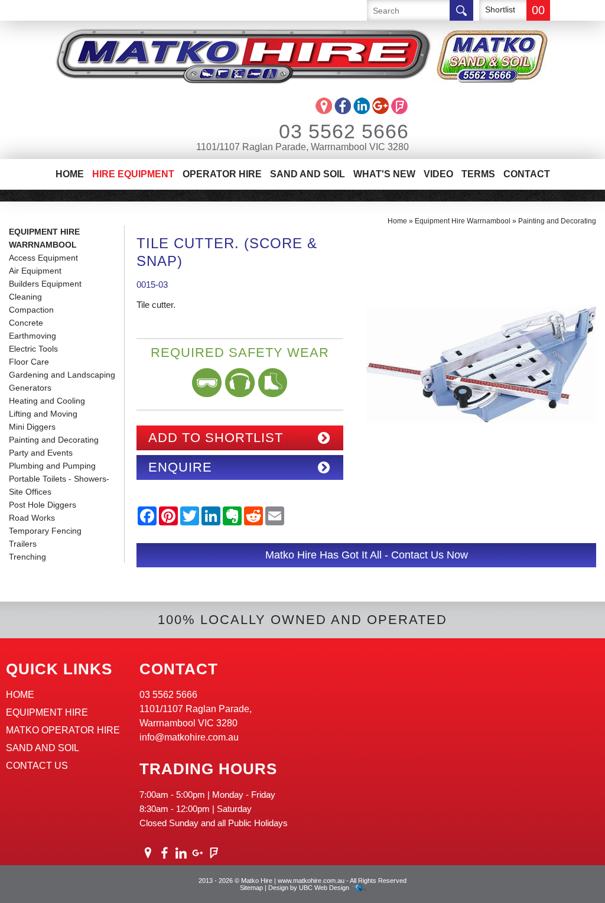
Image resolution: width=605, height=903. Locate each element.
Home (70, 174)
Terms (478, 174)
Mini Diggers (32, 426)
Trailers (23, 543)
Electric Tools (33, 348)
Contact (526, 174)
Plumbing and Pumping (52, 465)
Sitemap (251, 887)
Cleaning (25, 296)
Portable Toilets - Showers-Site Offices (59, 485)
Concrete (26, 322)
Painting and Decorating (54, 439)
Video (438, 174)
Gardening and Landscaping (62, 374)
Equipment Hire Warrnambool (44, 238)
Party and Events (41, 452)
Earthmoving (32, 335)
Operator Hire (222, 174)
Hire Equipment (133, 174)
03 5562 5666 (344, 131)
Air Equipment (35, 270)
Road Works (32, 517)
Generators (30, 387)
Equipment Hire (47, 712)
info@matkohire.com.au (189, 737)
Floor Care (29, 361)
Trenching (27, 556)
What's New (384, 174)
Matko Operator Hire (63, 730)
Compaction (31, 309)
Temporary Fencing (45, 530)
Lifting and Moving (43, 413)
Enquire (180, 467)
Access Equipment (43, 257)
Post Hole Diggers (42, 504)
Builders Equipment (45, 283)
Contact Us (37, 766)
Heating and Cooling (47, 400)
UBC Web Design (324, 887)
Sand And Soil (307, 174)
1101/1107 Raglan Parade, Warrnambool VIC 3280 (302, 147)
